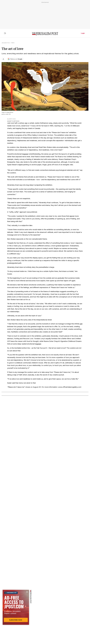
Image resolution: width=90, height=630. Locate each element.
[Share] (3, 59)
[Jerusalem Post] (45, 34)
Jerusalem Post (6, 42)
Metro (13, 42)
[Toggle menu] (5, 33)
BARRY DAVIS (12, 119)
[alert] (16, 609)
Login (83, 33)
